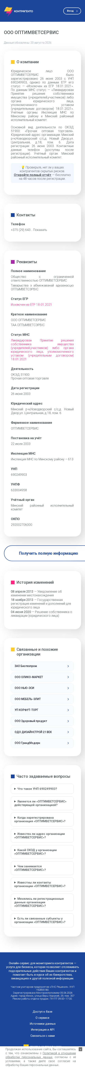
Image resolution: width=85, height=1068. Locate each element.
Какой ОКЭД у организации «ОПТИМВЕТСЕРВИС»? (35, 851)
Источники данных (43, 1023)
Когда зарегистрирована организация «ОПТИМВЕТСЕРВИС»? (39, 819)
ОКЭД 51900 (20, 374)
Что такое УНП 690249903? (37, 789)
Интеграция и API (42, 1029)
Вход (70, 10)
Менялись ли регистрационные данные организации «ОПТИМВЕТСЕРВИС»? (39, 902)
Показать (40, 230)
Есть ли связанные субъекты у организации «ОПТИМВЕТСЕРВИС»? (39, 920)
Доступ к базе (42, 1011)
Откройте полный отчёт (32, 175)
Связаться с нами (42, 1036)
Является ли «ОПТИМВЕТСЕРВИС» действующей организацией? (40, 803)
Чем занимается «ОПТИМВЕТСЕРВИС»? (30, 868)
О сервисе (42, 1018)
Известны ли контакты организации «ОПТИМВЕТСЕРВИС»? (39, 884)
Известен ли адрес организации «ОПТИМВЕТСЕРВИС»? (39, 835)
